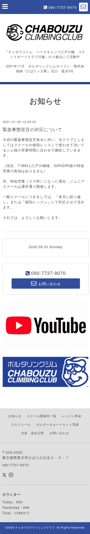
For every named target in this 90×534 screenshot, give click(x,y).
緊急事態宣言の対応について (32, 129)
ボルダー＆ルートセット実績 (57, 424)
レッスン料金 (71, 416)
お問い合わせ (59, 433)
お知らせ (14, 416)
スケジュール (21, 424)
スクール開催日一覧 (41, 416)
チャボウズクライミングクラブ (35, 527)
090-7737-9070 (62, 7)
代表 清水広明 (32, 433)
